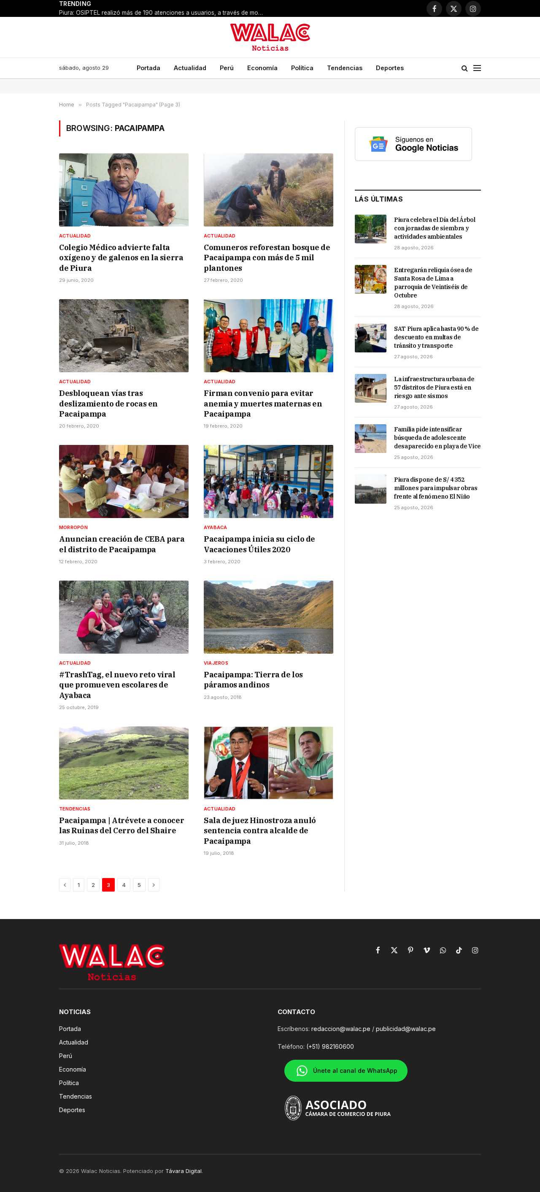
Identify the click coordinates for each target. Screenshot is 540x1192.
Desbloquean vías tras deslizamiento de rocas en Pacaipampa (108, 403)
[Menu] (477, 68)
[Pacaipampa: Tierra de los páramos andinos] (268, 617)
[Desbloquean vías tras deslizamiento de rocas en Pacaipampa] (124, 335)
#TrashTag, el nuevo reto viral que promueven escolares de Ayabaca (117, 685)
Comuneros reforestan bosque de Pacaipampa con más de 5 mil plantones (267, 258)
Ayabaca (215, 527)
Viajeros (216, 663)
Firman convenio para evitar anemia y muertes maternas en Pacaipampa (263, 403)
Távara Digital (183, 1170)
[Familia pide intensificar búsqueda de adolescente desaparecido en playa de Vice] (370, 438)
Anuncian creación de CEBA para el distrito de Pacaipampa (122, 544)
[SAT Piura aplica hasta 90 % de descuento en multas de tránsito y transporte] (370, 338)
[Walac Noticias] (270, 37)
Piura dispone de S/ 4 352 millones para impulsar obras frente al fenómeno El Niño (435, 488)
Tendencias (344, 67)
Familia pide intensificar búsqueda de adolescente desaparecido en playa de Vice (437, 438)
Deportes (390, 67)
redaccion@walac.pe (340, 1028)
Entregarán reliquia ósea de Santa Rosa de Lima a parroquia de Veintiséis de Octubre (433, 282)
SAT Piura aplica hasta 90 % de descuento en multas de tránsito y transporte (436, 337)
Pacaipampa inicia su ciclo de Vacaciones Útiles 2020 (259, 544)
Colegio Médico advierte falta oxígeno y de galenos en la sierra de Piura (121, 258)
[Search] (465, 68)
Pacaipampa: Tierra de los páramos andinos (253, 680)
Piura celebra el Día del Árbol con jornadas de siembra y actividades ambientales (434, 228)
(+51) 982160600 (330, 1046)
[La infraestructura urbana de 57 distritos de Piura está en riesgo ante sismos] (370, 388)
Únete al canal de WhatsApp (355, 1070)
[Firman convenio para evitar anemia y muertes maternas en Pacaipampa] (268, 335)
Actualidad (190, 67)
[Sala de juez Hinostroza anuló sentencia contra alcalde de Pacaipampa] (268, 762)
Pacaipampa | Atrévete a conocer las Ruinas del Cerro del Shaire (121, 825)
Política (302, 67)
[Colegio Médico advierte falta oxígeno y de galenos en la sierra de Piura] (124, 189)
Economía (262, 67)
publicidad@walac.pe (406, 1028)
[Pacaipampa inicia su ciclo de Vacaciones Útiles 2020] (268, 481)
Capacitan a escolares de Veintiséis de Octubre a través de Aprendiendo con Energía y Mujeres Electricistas (209, 8)
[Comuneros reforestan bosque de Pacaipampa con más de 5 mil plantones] (268, 189)
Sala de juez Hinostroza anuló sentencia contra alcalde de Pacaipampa (260, 831)
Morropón (73, 527)
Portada (148, 67)
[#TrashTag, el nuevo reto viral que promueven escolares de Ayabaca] (124, 617)
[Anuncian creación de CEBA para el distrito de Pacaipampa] (124, 481)
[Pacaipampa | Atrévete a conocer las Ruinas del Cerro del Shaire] (124, 762)
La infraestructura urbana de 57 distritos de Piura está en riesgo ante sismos (434, 387)
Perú (227, 67)
